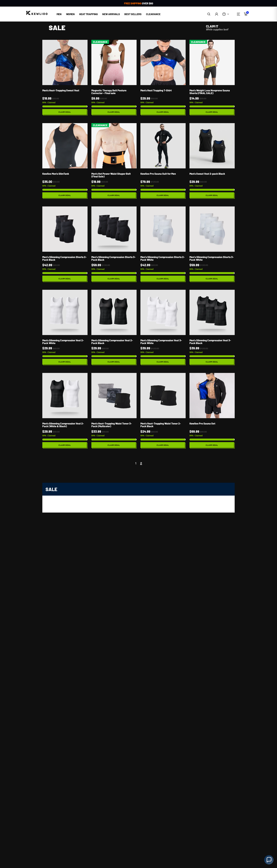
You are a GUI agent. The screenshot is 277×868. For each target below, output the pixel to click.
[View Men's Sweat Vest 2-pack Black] (212, 161)
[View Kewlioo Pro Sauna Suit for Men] (163, 161)
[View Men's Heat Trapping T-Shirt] (163, 77)
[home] (36, 13)
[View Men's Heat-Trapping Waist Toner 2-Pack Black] (163, 411)
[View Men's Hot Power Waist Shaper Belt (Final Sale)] (113, 161)
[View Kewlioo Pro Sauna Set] (212, 411)
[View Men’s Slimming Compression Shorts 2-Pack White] (163, 244)
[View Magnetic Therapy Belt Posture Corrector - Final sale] (113, 77)
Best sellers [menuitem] (133, 14)
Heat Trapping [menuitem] (88, 14)
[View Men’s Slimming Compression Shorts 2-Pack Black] (64, 244)
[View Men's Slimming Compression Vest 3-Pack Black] (212, 327)
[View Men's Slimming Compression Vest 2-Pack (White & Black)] (64, 411)
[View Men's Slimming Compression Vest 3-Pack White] (163, 327)
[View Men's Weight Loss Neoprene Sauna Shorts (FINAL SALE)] (212, 77)
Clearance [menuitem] (153, 14)
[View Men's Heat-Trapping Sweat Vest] (64, 77)
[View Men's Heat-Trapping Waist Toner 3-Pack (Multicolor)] (113, 411)
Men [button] (59, 14)
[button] (209, 14)
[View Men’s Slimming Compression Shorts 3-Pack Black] (113, 244)
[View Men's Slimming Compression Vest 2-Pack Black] (113, 327)
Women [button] (70, 14)
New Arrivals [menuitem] (111, 14)
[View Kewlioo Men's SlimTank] (64, 161)
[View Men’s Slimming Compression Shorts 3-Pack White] (212, 244)
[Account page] (216, 14)
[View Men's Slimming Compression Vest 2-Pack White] (64, 327)
